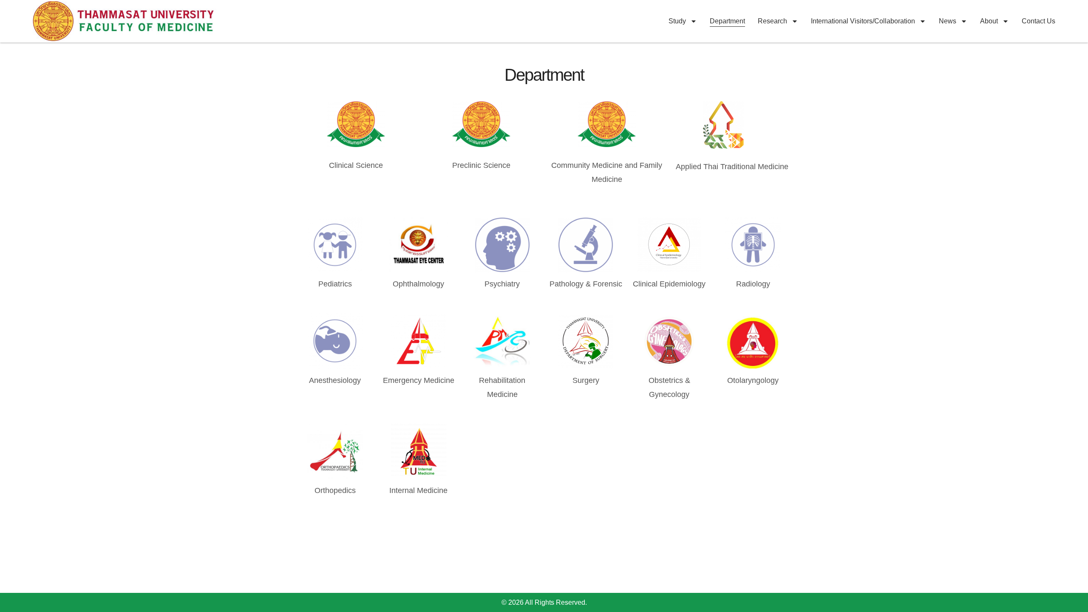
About (989, 21)
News (947, 21)
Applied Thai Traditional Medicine (732, 166)
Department (727, 21)
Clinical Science (356, 165)
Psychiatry (502, 284)
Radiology (753, 284)
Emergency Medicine (418, 380)
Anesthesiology (335, 380)
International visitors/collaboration (863, 21)
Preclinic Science (481, 165)
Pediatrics (335, 284)
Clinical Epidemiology (669, 284)
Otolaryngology (753, 380)
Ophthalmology (418, 284)
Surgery (585, 380)
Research (772, 21)
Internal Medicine (418, 490)
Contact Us (1038, 21)
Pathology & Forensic (586, 284)
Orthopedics (335, 490)
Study (677, 21)
